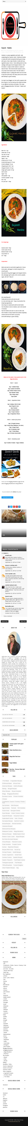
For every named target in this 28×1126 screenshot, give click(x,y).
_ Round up (5, 1053)
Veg (22, 52)
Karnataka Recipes (7, 821)
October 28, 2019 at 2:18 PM (12, 613)
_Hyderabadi (6, 1027)
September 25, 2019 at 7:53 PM (12, 582)
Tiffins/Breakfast (17, 52)
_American (5, 995)
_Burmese (5, 1000)
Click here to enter (7, 497)
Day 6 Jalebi (14, 396)
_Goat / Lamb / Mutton (8, 977)
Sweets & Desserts (7, 1068)
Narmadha (8, 606)
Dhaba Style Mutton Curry (15, 750)
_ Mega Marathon (7, 1052)
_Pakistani (5, 1009)
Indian (4, 1014)
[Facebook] (14, 4)
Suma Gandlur (9, 573)
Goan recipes (6, 813)
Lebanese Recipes (7, 826)
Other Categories (7, 1071)
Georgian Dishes (15, 810)
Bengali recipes (12, 788)
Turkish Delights (18, 865)
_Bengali (5, 1020)
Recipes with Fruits (7, 849)
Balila (4, 535)
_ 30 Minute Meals (7, 1075)
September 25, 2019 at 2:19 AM (12, 562)
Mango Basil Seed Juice (15, 756)
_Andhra (5, 1016)
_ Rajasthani (6, 1039)
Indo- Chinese (18, 818)
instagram (5, 1105)
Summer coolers (7, 857)
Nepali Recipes (20, 836)
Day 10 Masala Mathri (14, 410)
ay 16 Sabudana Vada (14, 429)
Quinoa (4, 847)
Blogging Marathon (12, 794)
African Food (16, 783)
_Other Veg (5, 972)
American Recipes (7, 786)
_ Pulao (4, 1059)
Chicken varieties (18, 796)
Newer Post (4, 621)
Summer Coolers (7, 1069)
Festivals (13, 808)
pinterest (5, 1107)
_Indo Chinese (6, 991)
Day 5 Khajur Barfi (14, 394)
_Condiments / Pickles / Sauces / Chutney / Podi (14, 965)
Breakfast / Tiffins (7, 1064)
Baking (4, 788)
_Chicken (5, 976)
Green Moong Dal (6, 521)
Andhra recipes (18, 786)
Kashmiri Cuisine (19, 821)
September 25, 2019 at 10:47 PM (13, 593)
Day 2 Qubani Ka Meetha (14, 388)
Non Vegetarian (7, 974)
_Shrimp (5, 981)
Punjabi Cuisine (16, 844)
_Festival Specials (7, 967)
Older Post (23, 621)
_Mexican (5, 986)
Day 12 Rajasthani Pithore (14, 413)
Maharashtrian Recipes (8, 829)
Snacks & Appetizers (8, 1066)
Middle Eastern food (18, 834)
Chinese (4, 799)
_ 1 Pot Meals (6, 1076)
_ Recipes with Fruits (8, 970)
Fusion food (5, 810)
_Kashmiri (5, 1029)
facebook (5, 1085)
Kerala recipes (6, 823)
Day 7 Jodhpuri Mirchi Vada (14, 404)
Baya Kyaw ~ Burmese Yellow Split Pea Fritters (17, 770)
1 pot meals (5, 781)
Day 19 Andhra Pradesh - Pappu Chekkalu (14, 442)
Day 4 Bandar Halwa (14, 392)
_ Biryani (5, 1057)
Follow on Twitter (7, 714)
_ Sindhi (5, 1041)
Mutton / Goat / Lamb (8, 836)
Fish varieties (21, 808)
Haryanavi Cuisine (19, 816)
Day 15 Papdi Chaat (14, 427)
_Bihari (4, 1018)
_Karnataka (5, 1030)
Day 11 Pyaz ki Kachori (14, 412)
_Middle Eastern (7, 997)
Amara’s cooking (9, 565)
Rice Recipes (6, 1055)
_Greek (4, 1004)
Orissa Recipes (6, 842)
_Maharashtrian (6, 1034)
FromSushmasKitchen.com (14, 1121)
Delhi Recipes (14, 805)
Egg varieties (6, 808)
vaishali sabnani (9, 585)
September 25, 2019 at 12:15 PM (13, 570)
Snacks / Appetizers (7, 855)
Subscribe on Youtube (8, 721)
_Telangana (6, 1044)
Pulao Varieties (6, 844)
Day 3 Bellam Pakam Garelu (14, 390)
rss (3, 1096)
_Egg (4, 983)
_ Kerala (5, 1032)
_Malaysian (5, 1006)
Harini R (7, 596)
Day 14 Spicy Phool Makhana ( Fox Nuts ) (14, 425)
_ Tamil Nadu (6, 1043)
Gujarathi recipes (7, 816)
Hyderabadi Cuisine (7, 818)
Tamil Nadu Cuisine (19, 860)
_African (5, 988)
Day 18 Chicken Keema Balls (14, 433)
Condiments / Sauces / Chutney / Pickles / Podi (13, 802)
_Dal (4, 963)
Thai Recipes (18, 862)
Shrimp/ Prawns (6, 852)
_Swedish (5, 1011)
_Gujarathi (5, 1023)
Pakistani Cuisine (17, 842)
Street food (18, 855)
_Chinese (5, 990)
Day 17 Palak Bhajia (14, 431)
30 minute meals (7, 783)
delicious (5, 1098)
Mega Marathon (9, 52)
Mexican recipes (6, 834)
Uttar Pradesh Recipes (8, 868)
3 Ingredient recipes (16, 781)
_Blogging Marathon (8, 1050)
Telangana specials (7, 862)
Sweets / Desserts (7, 860)
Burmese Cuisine (7, 796)
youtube (5, 1103)
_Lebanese (5, 1013)
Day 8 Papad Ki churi (14, 406)
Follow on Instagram (8, 725)
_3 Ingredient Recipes (8, 1073)
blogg (4, 794)
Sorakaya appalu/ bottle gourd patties (16, 744)
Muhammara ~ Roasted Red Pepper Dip (10, 549)
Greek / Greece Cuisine (17, 813)
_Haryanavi (5, 1025)
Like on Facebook (7, 718)
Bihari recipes (6, 791)
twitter (4, 1095)
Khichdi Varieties (16, 823)
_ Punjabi (5, 1037)
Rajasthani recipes (13, 847)
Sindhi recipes (17, 852)
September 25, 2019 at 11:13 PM (13, 603)
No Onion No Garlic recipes (10, 839)
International (6, 984)
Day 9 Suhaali (14, 408)
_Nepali (4, 1007)
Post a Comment (8, 616)
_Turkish (5, 999)
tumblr (4, 1102)
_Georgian (5, 1002)
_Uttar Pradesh (6, 1046)
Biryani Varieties (16, 791)
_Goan (4, 1022)
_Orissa (4, 1036)
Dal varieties (5, 805)
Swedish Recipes (17, 857)
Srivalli (7, 555)
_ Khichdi (5, 1060)
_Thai (4, 993)
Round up (17, 849)
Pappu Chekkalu (13, 763)
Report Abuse (5, 872)
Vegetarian (5, 961)
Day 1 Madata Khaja (14, 386)
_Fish (4, 979)
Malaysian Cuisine (7, 831)
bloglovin (5, 1100)
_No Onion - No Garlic (8, 969)
